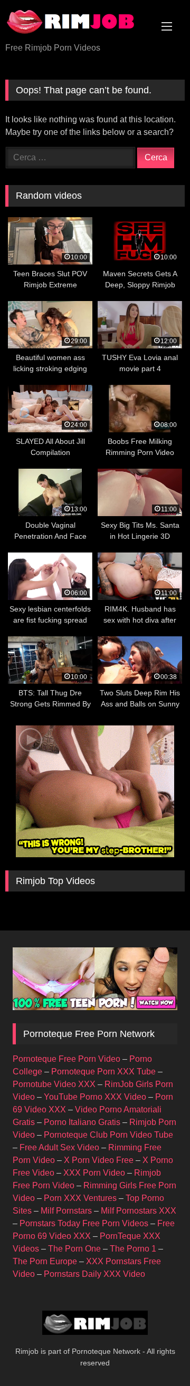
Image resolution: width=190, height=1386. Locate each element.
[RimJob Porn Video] (77, 22)
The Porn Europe (45, 1261)
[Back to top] (157, 1354)
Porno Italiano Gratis (82, 1122)
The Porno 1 (133, 1248)
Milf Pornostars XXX (138, 1210)
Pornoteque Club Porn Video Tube (108, 1134)
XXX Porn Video (94, 1172)
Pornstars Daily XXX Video (94, 1273)
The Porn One (74, 1248)
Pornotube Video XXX (54, 1084)
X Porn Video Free (99, 1160)
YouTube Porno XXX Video (95, 1096)
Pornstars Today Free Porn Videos (84, 1223)
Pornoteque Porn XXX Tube (103, 1071)
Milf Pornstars (66, 1210)
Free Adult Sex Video (59, 1147)
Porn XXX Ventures (80, 1198)
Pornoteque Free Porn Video (66, 1058)
